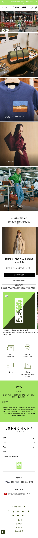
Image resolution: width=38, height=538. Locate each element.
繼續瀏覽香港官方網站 (19, 280)
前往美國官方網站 (19, 275)
